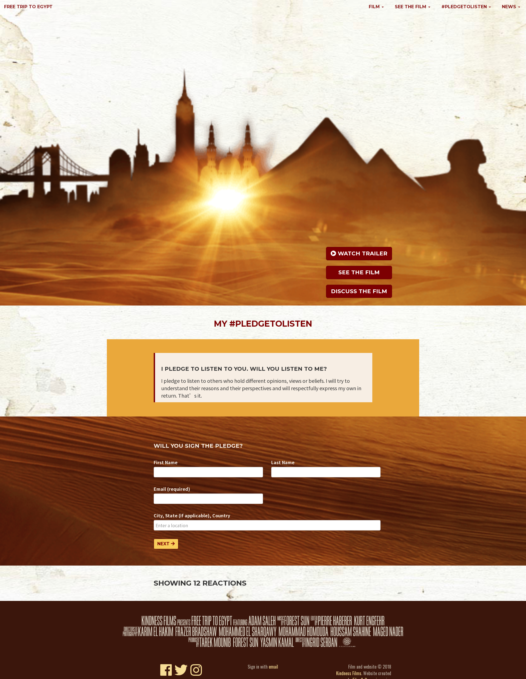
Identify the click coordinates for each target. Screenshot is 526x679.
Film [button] (375, 6)
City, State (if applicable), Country (192, 515)
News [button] (510, 6)
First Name (166, 462)
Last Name (283, 462)
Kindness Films (348, 673)
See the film (359, 272)
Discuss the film (359, 291)
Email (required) (172, 489)
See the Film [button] (411, 6)
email (273, 666)
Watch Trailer (361, 253)
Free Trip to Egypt (28, 6)
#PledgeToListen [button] (464, 6)
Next (164, 543)
